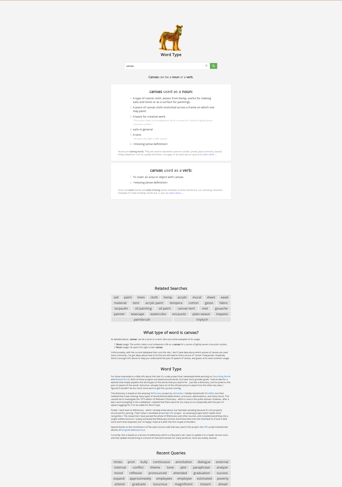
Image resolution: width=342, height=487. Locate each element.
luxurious (160, 484)
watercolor (158, 314)
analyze (222, 467)
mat (205, 308)
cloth (154, 297)
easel (224, 297)
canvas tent (186, 308)
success (222, 473)
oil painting (143, 308)
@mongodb (124, 429)
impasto (222, 314)
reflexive (135, 473)
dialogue (204, 462)
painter (119, 314)
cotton (194, 303)
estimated (204, 478)
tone (170, 467)
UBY (171, 413)
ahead (222, 484)
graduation (201, 473)
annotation (183, 462)
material (120, 303)
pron (131, 462)
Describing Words (222, 376)
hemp (168, 297)
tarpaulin (121, 308)
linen (141, 297)
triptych (202, 319)
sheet (211, 297)
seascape (137, 314)
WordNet (209, 393)
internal (120, 467)
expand (119, 478)
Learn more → (209, 154)
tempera (176, 303)
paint (128, 297)
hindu (118, 462)
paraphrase (201, 467)
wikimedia (178, 393)
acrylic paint (154, 303)
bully (144, 462)
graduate (139, 484)
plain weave (201, 314)
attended (180, 473)
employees (164, 478)
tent (136, 303)
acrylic (182, 297)
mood (118, 473)
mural (197, 297)
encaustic (179, 314)
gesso (209, 303)
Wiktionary (156, 393)
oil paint (165, 308)
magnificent (184, 484)
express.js (140, 429)
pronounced (158, 473)
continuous (161, 462)
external (222, 462)
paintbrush (142, 319)
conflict (138, 467)
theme (155, 467)
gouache (221, 308)
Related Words (122, 379)
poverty (222, 478)
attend (120, 484)
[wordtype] (171, 37)
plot (183, 467)
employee (184, 478)
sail (116, 297)
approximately (140, 478)
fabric (223, 303)
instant (205, 484)
